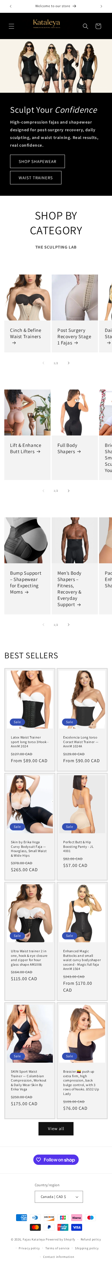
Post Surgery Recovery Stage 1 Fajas (74, 336)
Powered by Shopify (60, 1239)
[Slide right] (68, 363)
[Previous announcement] (10, 6)
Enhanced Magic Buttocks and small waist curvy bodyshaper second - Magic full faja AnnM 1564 (82, 960)
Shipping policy (87, 1248)
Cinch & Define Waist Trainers (25, 333)
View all (56, 1128)
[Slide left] (43, 363)
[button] (11, 26)
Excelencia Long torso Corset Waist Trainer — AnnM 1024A (81, 741)
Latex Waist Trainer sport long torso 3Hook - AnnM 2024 (30, 741)
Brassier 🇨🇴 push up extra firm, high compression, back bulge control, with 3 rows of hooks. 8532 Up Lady (81, 1082)
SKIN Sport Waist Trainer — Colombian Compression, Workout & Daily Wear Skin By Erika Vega (29, 1080)
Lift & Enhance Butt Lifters (25, 448)
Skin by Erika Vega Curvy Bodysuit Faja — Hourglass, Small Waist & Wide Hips (29, 849)
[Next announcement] (101, 6)
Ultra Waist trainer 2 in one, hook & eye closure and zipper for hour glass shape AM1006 (29, 958)
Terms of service (57, 1248)
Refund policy (91, 1239)
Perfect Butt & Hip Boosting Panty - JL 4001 (78, 846)
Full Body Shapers (67, 448)
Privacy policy (29, 1248)
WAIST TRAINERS (36, 177)
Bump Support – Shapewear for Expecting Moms (25, 582)
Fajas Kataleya (34, 1239)
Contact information (58, 1257)
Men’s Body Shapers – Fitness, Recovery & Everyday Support (69, 589)
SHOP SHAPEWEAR (37, 161)
